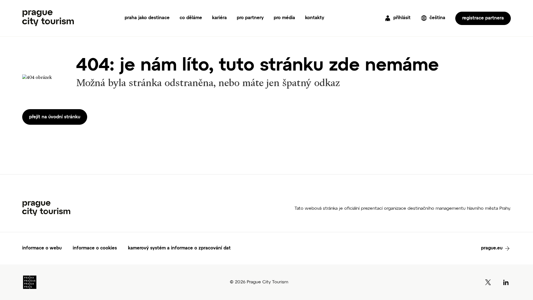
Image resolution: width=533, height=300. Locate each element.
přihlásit (402, 18)
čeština (437, 18)
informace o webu (42, 248)
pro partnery (250, 18)
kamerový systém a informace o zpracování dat (179, 248)
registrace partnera (483, 18)
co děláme (191, 18)
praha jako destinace (147, 18)
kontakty (314, 18)
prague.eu (491, 248)
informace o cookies (95, 248)
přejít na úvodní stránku (54, 117)
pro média (284, 18)
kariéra (219, 18)
